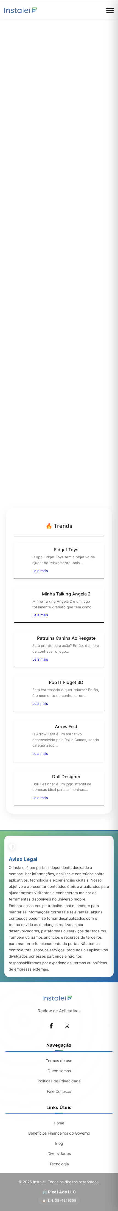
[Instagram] (67, 1026)
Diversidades (59, 1153)
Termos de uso (59, 1060)
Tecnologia (59, 1164)
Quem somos (59, 1070)
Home (59, 1123)
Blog (59, 1143)
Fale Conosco (59, 1091)
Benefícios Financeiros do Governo (59, 1133)
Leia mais (40, 571)
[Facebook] (51, 1026)
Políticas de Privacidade (59, 1081)
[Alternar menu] (110, 10)
